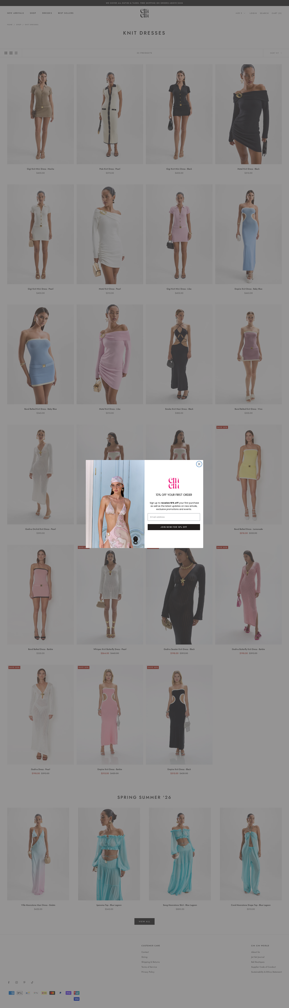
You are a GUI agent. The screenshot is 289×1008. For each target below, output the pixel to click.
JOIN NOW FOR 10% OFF (174, 527)
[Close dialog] (199, 464)
